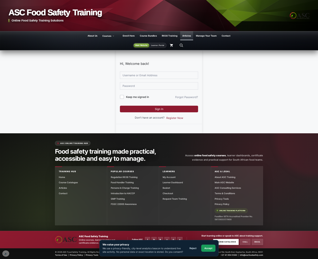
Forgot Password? (186, 97)
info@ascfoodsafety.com (251, 255)
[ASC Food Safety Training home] (66, 239)
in (154, 239)
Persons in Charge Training (125, 188)
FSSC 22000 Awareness (124, 204)
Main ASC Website (224, 182)
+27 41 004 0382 (229, 255)
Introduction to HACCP (123, 193)
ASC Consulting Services (228, 188)
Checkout (168, 193)
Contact (226, 35)
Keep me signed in (137, 97)
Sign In (159, 109)
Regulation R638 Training (124, 177)
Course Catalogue (68, 182)
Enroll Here (129, 35)
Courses (106, 36)
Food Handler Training (122, 182)
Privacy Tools (222, 198)
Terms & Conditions (225, 193)
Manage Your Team (206, 35)
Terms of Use (61, 255)
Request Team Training (175, 198)
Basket (166, 188)
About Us (92, 35)
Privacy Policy (222, 204)
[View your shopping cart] (171, 45)
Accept (208, 248)
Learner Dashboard (173, 182)
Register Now (174, 118)
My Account (169, 177)
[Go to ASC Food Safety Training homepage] (299, 15)
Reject (192, 248)
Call (245, 242)
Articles (186, 35)
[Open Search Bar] (181, 45)
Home (62, 177)
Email (257, 242)
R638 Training (169, 35)
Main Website (141, 45)
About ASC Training (225, 177)
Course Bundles (148, 35)
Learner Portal (157, 45)
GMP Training (118, 198)
